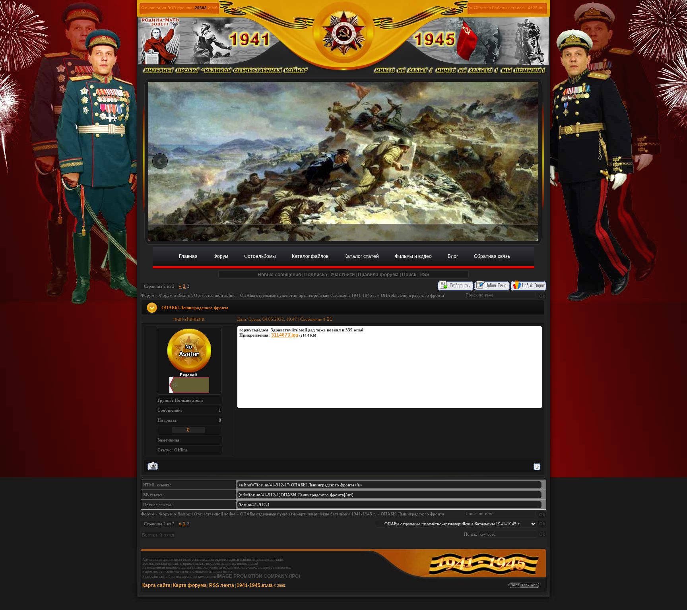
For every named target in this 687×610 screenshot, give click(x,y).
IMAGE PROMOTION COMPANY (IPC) (258, 576)
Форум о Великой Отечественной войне (197, 295)
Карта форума (190, 585)
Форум (147, 295)
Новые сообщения (279, 274)
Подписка (315, 274)
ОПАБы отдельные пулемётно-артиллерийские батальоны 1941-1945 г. (308, 295)
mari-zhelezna (188, 319)
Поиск (409, 274)
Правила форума (378, 274)
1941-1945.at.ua (255, 585)
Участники (342, 274)
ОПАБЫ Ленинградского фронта (412, 295)
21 (329, 319)
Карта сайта (156, 585)
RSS (424, 274)
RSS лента (221, 585)
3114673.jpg (284, 335)
